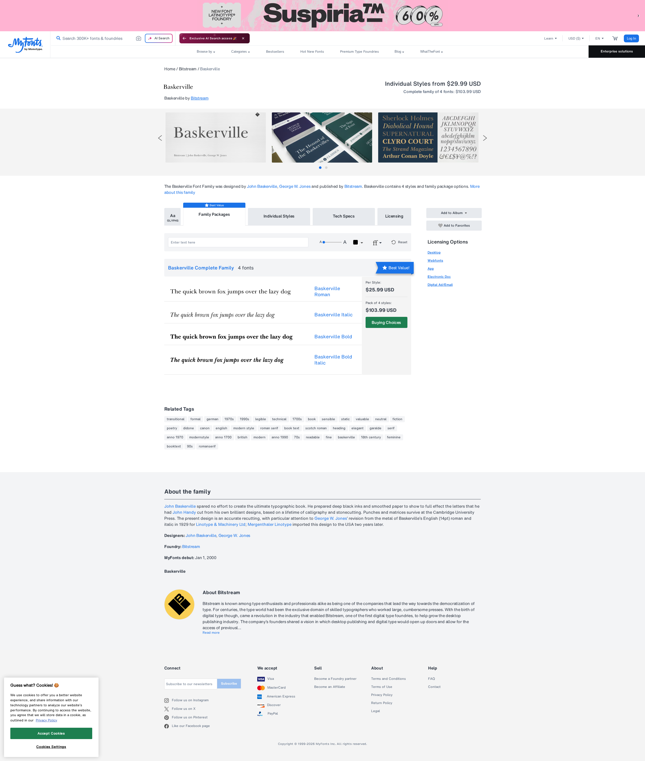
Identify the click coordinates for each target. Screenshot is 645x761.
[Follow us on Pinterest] (168, 717)
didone (188, 428)
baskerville (346, 437)
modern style (243, 428)
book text (291, 428)
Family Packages (214, 214)
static (345, 419)
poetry (172, 428)
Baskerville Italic (333, 314)
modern (259, 437)
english (221, 428)
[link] (57, 38)
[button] (638, 15)
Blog (398, 51)
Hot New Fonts (312, 51)
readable (313, 437)
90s (190, 446)
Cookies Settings (51, 746)
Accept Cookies (51, 733)
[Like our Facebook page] (168, 726)
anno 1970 (175, 437)
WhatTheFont (430, 51)
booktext (174, 446)
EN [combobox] (597, 38)
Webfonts (435, 260)
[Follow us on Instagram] (168, 700)
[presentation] (160, 138)
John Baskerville (262, 186)
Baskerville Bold (333, 336)
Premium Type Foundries (359, 51)
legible (260, 419)
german (212, 419)
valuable (362, 419)
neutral (380, 419)
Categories (239, 51)
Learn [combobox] (548, 38)
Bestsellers (275, 51)
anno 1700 (223, 437)
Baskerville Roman (327, 291)
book (312, 419)
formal (195, 419)
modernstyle (199, 437)
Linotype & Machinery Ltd (220, 524)
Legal (375, 711)
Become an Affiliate (329, 687)
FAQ (431, 679)
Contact (434, 687)
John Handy (184, 512)
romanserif (207, 446)
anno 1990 (280, 437)
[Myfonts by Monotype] (25, 45)
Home (169, 69)
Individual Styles (279, 216)
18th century (371, 437)
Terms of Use (381, 687)
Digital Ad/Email (440, 284)
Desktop (434, 252)
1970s (229, 419)
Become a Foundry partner (335, 679)
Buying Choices (386, 322)
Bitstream (188, 69)
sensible (328, 419)
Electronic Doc (439, 276)
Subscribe (229, 683)
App (431, 268)
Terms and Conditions (388, 679)
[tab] (320, 167)
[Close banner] (243, 38)
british (242, 437)
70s (297, 437)
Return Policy (381, 703)
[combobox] (112, 38)
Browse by (204, 51)
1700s (297, 419)
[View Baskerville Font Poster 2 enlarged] (322, 137)
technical (279, 419)
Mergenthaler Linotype (270, 524)
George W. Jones (294, 186)
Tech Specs (344, 216)
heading (339, 428)
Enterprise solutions (617, 51)
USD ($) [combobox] (574, 38)
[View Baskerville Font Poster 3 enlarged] (428, 137)
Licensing (394, 216)
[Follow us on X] (168, 709)
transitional (175, 419)
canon (205, 428)
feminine (394, 437)
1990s (244, 419)
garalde (375, 428)
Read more (211, 633)
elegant (357, 428)
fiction (397, 419)
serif (391, 428)
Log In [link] (631, 38)
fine (329, 437)
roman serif (269, 428)
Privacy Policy (382, 695)
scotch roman (316, 428)
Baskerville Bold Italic (333, 359)
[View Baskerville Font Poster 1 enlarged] (216, 137)
